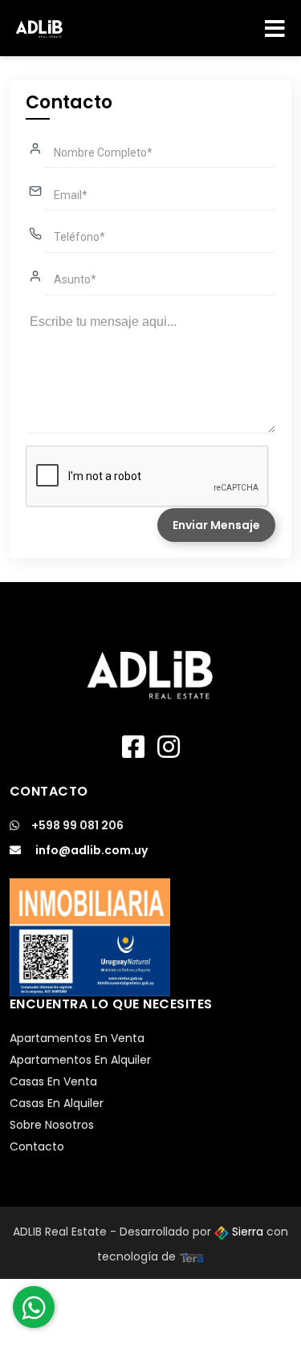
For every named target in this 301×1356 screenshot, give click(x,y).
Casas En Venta (53, 1081)
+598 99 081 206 (77, 825)
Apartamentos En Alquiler (80, 1060)
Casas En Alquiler (57, 1103)
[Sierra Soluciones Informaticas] (192, 1256)
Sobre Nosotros (52, 1125)
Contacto (37, 1146)
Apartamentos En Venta (77, 1038)
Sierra (247, 1232)
